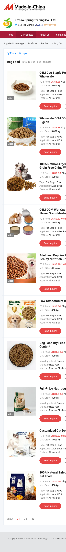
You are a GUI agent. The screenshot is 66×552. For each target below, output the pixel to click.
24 (18, 518)
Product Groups (18, 53)
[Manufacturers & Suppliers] (24, 7)
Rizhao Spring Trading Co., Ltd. (35, 20)
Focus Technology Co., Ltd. (42, 538)
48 (32, 518)
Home (10, 34)
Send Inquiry (50, 106)
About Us (44, 34)
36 (25, 518)
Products (28, 34)
